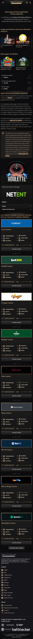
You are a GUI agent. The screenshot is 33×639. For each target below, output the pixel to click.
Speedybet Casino (8, 523)
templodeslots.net (16, 637)
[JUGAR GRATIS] (8, 38)
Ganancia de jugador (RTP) (8, 81)
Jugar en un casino (16, 120)
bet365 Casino (6, 266)
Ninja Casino (6, 413)
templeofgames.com (24, 634)
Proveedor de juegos (6, 75)
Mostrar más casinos (16, 548)
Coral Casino (6, 229)
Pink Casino (5, 376)
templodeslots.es (9, 635)
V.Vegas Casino (7, 303)
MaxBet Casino (7, 340)
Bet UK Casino (6, 450)
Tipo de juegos (5, 86)
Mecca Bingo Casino (9, 486)
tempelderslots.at (12, 634)
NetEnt (10, 98)
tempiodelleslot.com (21, 635)
